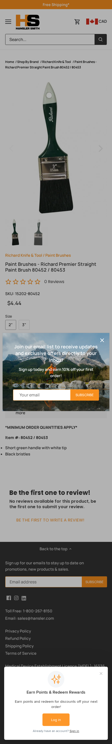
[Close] (102, 340)
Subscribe (85, 394)
